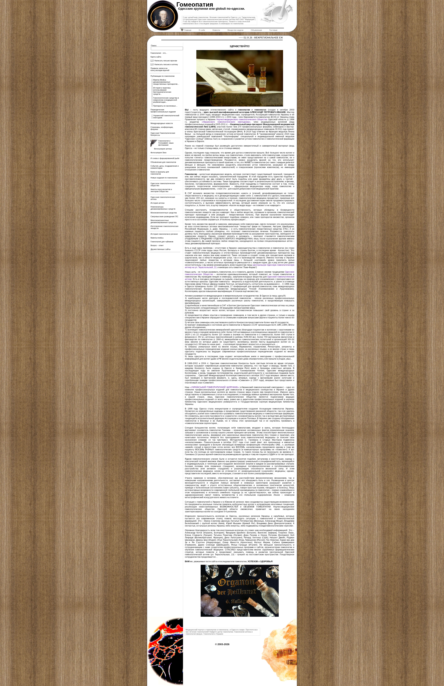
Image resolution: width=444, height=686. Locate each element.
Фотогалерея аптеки (163, 149)
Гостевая (273, 30)
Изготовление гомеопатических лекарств (164, 227)
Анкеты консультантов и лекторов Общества (161, 190)
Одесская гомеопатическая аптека (163, 198)
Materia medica (157, 238)
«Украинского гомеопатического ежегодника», (228, 122)
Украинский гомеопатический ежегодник (166, 116)
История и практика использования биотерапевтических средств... (162, 91)
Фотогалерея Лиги (158, 153)
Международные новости (162, 123)
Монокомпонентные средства (164, 213)
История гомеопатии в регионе (164, 234)
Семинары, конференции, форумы (162, 128)
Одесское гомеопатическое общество (163, 184)
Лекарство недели (235, 30)
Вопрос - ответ (157, 245)
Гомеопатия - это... (159, 53)
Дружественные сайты (160, 249)
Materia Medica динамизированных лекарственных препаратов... (166, 82)
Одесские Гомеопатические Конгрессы (163, 134)
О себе (202, 30)
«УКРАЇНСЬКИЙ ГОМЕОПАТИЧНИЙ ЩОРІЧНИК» (215, 387)
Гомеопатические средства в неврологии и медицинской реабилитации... (166, 100)
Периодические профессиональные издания (163, 111)
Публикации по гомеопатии (162, 76)
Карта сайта (156, 57)
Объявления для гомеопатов (163, 162)
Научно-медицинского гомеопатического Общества (242, 119)
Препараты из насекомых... (165, 106)
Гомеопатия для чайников (162, 242)
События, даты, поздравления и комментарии (165, 167)
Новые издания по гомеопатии (164, 178)
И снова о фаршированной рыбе (165, 158)
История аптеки (157, 203)
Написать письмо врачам (165, 61)
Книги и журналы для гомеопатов (160, 173)
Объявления (256, 30)
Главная (187, 30)
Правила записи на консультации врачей (160, 69)
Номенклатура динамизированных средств (163, 208)
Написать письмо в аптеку (166, 64)
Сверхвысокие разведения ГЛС (164, 216)
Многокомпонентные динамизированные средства (163, 221)
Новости (216, 30)
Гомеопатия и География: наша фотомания (165, 143)
